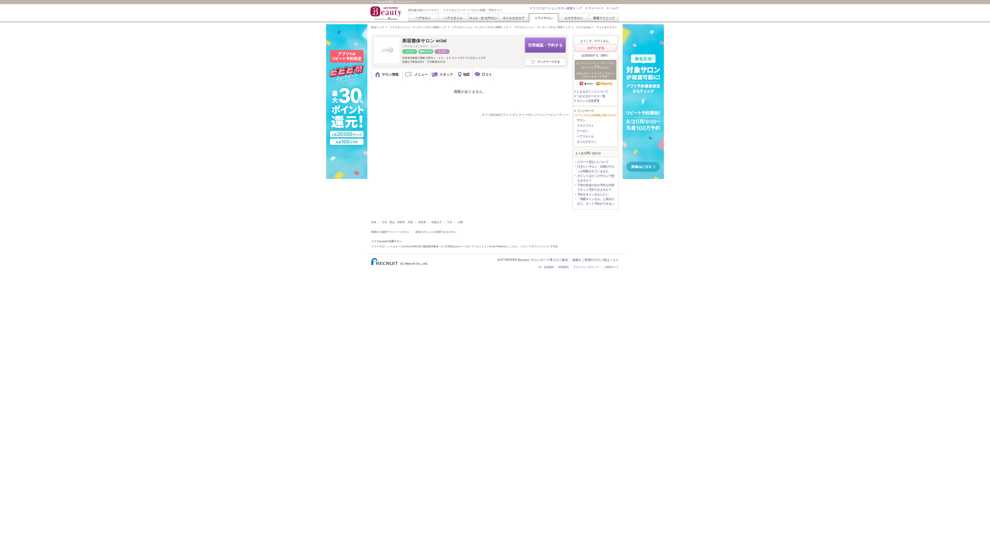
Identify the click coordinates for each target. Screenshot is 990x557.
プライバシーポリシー (586, 267)
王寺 (449, 222)
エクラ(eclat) (583, 27)
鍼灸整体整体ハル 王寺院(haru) (441, 246)
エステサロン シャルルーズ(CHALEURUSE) (396, 246)
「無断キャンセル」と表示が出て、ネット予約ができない (595, 201)
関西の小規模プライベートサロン (390, 232)
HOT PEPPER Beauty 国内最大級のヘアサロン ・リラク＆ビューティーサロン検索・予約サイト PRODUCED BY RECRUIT (386, 13)
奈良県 (422, 222)
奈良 (373, 222)
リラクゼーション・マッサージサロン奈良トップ (542, 27)
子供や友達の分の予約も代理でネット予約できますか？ (595, 187)
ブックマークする (548, 61)
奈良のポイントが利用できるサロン (436, 232)
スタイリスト (585, 125)
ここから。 (513, 246)
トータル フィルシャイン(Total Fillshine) (483, 246)
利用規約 (563, 267)
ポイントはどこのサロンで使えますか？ (595, 178)
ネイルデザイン (587, 142)
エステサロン (574, 18)
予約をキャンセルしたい (592, 194)
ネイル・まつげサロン (483, 18)
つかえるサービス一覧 (591, 96)
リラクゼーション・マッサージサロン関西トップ (480, 27)
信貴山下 (436, 222)
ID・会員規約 (546, 267)
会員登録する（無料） (595, 55)
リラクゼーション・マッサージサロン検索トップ (418, 27)
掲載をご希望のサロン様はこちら (595, 260)
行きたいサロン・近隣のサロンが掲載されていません (595, 169)
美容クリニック (604, 18)
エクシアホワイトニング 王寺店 (539, 246)
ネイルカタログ (513, 18)
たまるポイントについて (592, 91)
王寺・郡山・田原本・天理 (397, 222)
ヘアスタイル (453, 18)
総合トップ (377, 27)
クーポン (582, 131)
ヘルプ (614, 8)
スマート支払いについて (592, 162)
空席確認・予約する (545, 45)
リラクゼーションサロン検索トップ (557, 8)
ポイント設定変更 (588, 101)
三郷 (460, 222)
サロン (581, 120)
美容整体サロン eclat (424, 40)
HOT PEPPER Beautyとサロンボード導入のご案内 (532, 260)
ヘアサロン (423, 18)
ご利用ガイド (611, 267)
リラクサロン (543, 18)
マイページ (596, 8)
